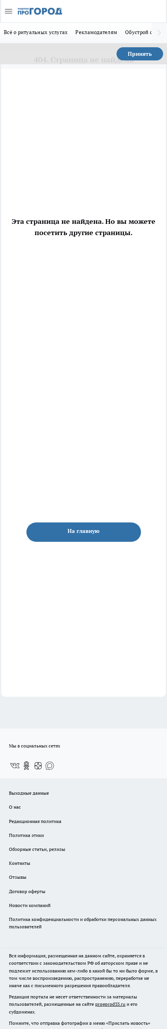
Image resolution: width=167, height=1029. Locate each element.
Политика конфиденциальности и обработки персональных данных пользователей (83, 922)
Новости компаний (29, 905)
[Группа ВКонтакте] (15, 765)
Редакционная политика (35, 821)
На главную (83, 530)
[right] (159, 33)
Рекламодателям (96, 32)
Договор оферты (27, 891)
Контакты (19, 863)
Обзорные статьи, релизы (37, 849)
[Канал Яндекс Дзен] (38, 765)
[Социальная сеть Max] (50, 765)
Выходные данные (29, 793)
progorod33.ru (110, 1004)
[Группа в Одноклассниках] (26, 765)
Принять (140, 53)
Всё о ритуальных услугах (36, 32)
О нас (15, 807)
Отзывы (17, 877)
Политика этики (26, 835)
